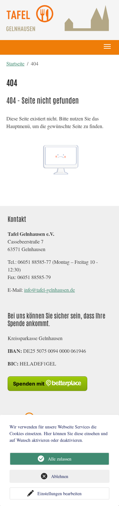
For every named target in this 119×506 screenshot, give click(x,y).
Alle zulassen (59, 459)
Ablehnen (59, 476)
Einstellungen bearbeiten (59, 493)
